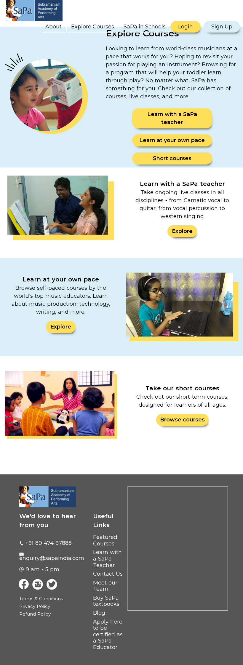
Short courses (172, 158)
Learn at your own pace (172, 140)
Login (185, 26)
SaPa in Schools (145, 26)
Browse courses (182, 419)
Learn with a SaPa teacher (172, 118)
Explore (182, 231)
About (53, 26)
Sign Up (221, 26)
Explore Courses (92, 26)
